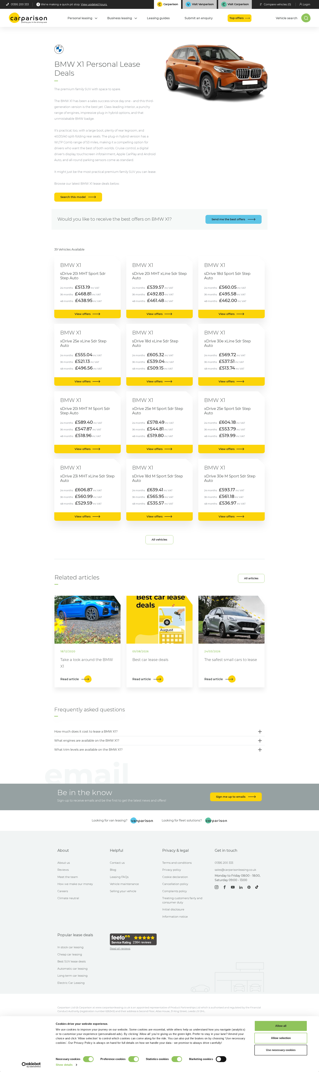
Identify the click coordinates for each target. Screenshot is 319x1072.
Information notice (175, 916)
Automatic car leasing (72, 968)
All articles (251, 578)
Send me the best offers (229, 219)
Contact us (117, 862)
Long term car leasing (72, 975)
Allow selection (281, 1038)
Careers (62, 891)
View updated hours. (94, 4)
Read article (70, 679)
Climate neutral (68, 898)
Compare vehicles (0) (277, 4)
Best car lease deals (150, 659)
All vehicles (159, 539)
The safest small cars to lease (230, 659)
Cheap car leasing (69, 954)
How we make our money (75, 884)
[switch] (133, 1059)
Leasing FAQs (119, 877)
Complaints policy (174, 891)
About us (63, 862)
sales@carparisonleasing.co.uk (235, 869)
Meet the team (67, 877)
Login (306, 4)
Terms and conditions (177, 862)
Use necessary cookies (281, 1050)
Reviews (63, 869)
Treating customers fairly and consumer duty (182, 900)
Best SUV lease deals (71, 961)
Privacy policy (171, 869)
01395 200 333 (20, 4)
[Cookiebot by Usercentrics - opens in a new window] (31, 1065)
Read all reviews (120, 948)
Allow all (280, 1025)
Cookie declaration (175, 877)
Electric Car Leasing (71, 983)
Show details (64, 1064)
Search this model (73, 197)
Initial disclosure (173, 909)
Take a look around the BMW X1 (86, 663)
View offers (83, 314)
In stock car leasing (70, 947)
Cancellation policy (175, 884)
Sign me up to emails (231, 796)
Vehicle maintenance (124, 884)
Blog (113, 869)
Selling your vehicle (123, 891)
